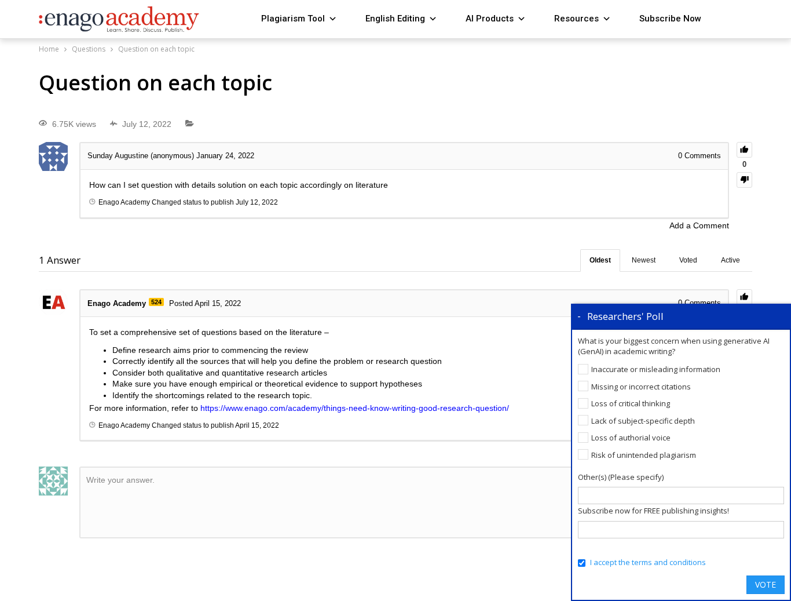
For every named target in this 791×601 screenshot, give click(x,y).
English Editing (395, 18)
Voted (688, 260)
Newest (643, 260)
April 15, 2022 (257, 425)
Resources (576, 18)
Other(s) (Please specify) (621, 477)
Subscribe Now (670, 18)
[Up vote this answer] (744, 297)
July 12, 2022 (257, 202)
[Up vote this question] (744, 150)
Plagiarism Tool (293, 18)
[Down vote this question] (744, 180)
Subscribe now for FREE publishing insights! (653, 510)
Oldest (600, 260)
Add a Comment (699, 225)
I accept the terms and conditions (648, 562)
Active (730, 260)
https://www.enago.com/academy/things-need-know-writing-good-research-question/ (354, 408)
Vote (765, 584)
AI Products (490, 18)
